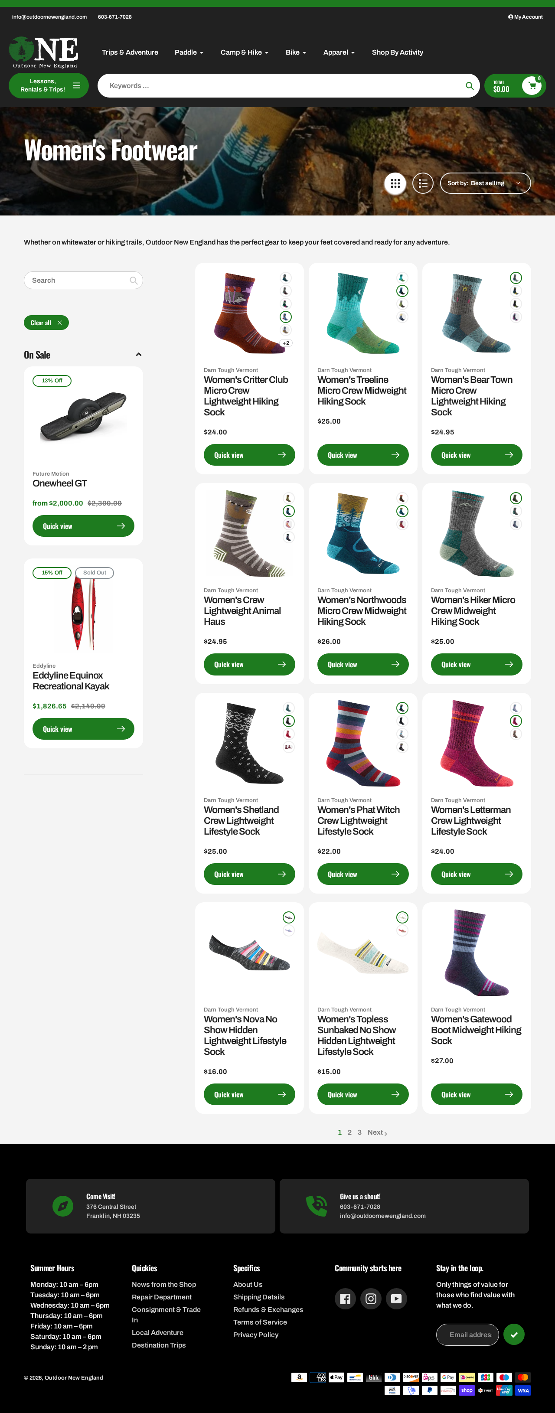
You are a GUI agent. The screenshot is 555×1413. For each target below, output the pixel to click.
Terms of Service (260, 1322)
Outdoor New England (74, 1378)
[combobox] (83, 280)
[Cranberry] (402, 524)
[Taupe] (286, 291)
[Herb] (289, 498)
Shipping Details (259, 1297)
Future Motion (51, 474)
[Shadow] (289, 537)
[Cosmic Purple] (289, 930)
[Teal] (286, 278)
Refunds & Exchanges (268, 1309)
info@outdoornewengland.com (49, 17)
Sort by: (458, 183)
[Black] (402, 721)
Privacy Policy (255, 1334)
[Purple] (516, 317)
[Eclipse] (289, 511)
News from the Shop (164, 1284)
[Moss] (286, 304)
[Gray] (402, 747)
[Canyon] (402, 930)
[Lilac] (289, 524)
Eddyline (44, 666)
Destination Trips (159, 1345)
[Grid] (395, 183)
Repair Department (162, 1297)
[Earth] (402, 498)
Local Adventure (157, 1332)
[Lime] (516, 304)
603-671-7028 (115, 17)
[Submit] (514, 1334)
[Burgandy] (289, 747)
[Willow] (402, 304)
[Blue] (402, 291)
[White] (402, 917)
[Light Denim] (402, 317)
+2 (286, 343)
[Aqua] (402, 278)
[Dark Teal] (516, 291)
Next (375, 1132)
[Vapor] (286, 317)
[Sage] (516, 498)
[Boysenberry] (516, 721)
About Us (248, 1284)
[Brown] (516, 734)
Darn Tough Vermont (231, 370)
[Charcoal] (289, 721)
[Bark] (286, 330)
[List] (423, 183)
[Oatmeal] (402, 734)
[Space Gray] (289, 917)
